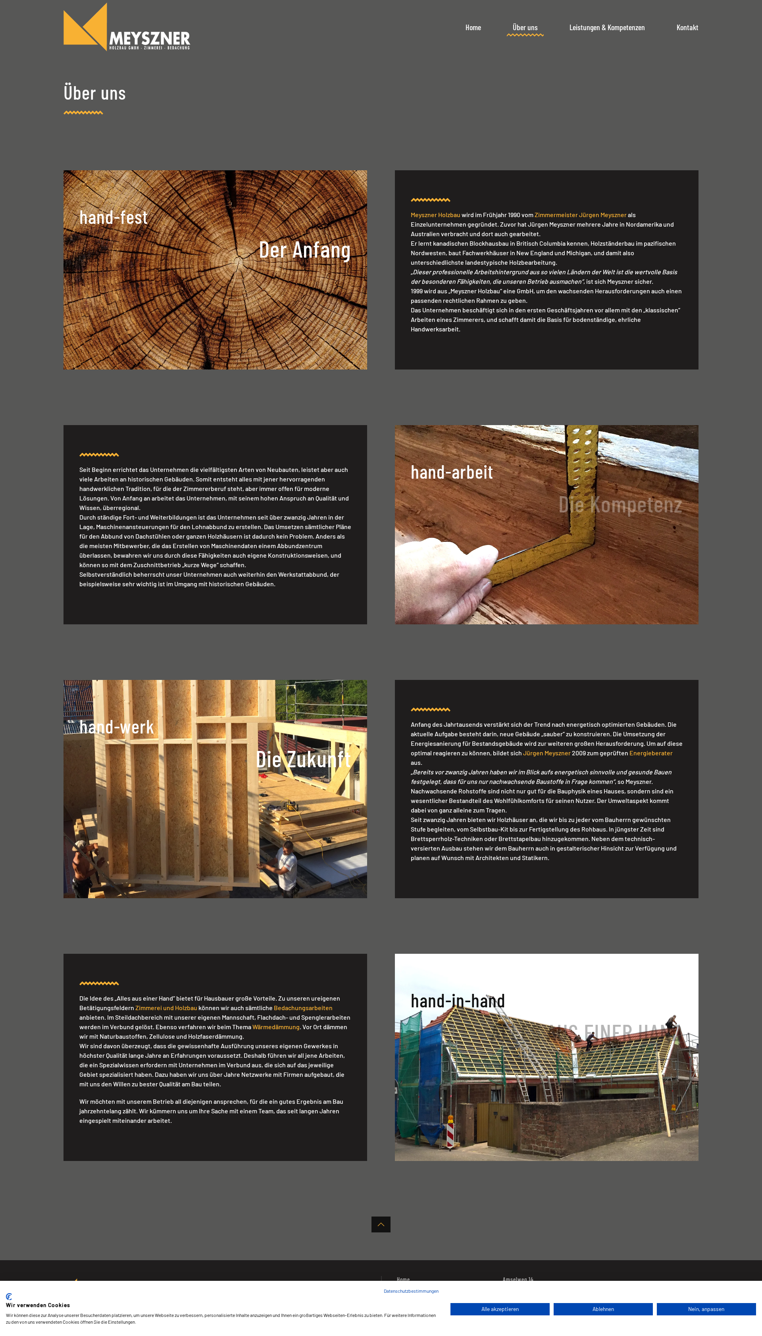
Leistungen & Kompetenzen (607, 27)
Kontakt (687, 27)
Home (473, 27)
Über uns (525, 27)
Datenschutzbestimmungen (411, 1291)
